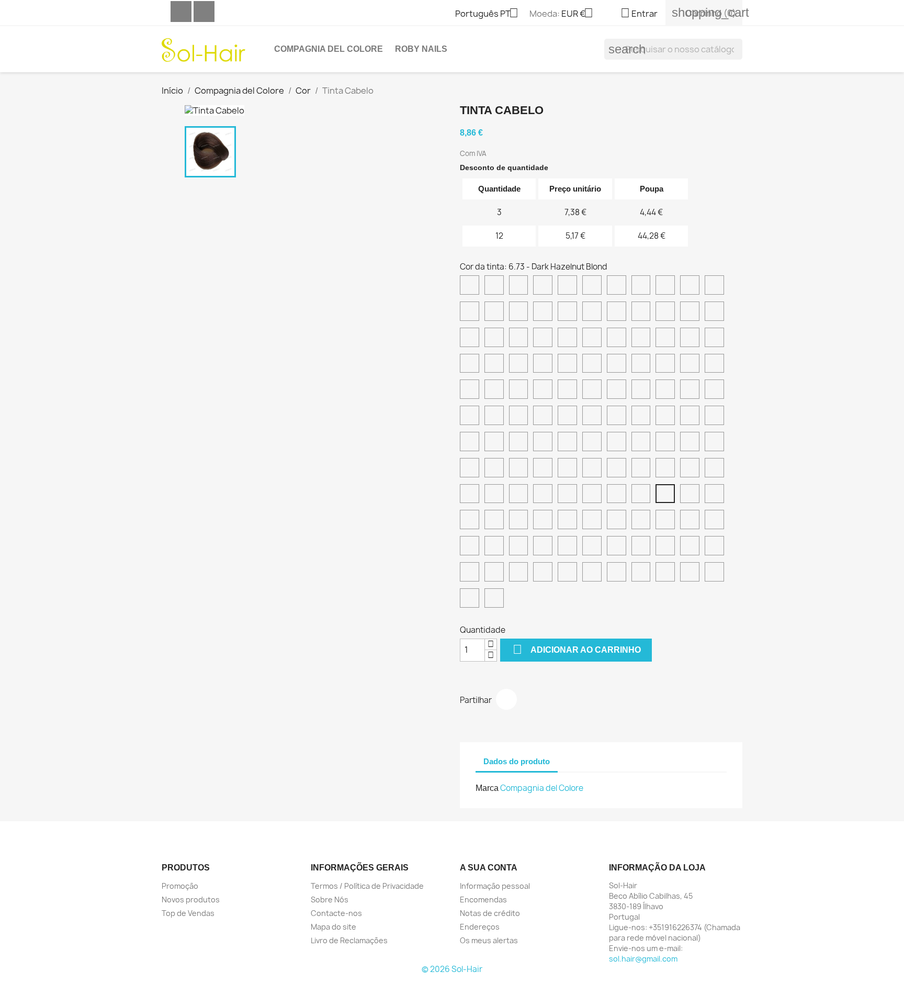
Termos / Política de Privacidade (367, 886)
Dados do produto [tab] (516, 761)
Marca (487, 788)
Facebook (181, 11)
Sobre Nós (329, 899)
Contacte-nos (336, 913)
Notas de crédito (490, 913)
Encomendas (483, 899)
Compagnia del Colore (328, 48)
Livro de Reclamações (349, 940)
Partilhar (506, 699)
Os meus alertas (489, 940)
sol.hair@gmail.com (643, 959)
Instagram (204, 11)
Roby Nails (421, 48)
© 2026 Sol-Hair (452, 969)
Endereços (480, 927)
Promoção (180, 886)
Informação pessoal (495, 886)
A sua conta (488, 867)
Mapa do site (333, 927)
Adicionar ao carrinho (577, 649)
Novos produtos (191, 899)
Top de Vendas (188, 913)
